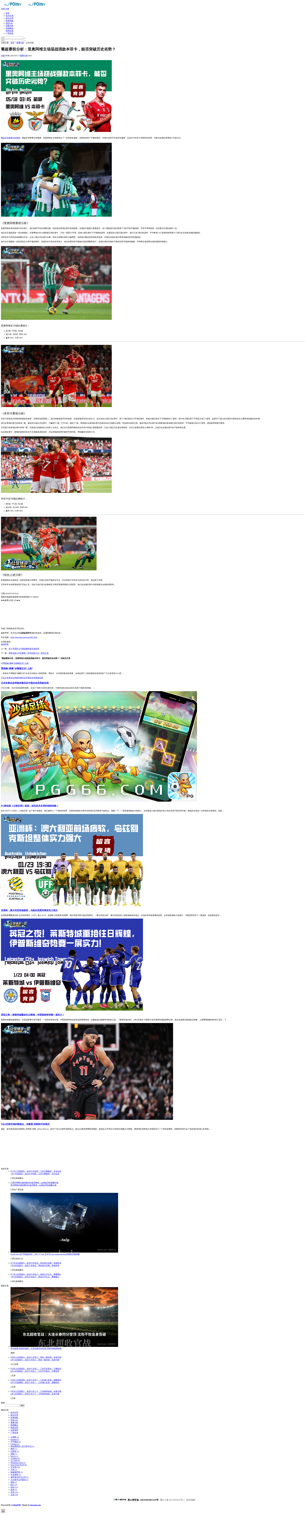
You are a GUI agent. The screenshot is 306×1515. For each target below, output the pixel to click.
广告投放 (9, 33)
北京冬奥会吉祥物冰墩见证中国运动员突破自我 (25, 683)
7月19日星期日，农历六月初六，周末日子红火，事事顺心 (35, 1277)
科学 (14, 1492)
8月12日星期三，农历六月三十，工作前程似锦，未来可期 (35, 1394)
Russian (15, 1439)
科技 (14, 1487)
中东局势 (16, 1475)
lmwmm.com (35, 1505)
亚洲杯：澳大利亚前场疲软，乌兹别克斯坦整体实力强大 (29, 910)
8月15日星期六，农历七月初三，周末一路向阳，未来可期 (35, 1360)
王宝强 (15, 1467)
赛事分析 (9, 26)
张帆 (14, 1454)
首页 (8, 13)
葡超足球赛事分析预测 (10, 138)
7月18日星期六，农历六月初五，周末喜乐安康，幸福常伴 (35, 1266)
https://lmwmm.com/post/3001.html (24, 637)
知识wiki (9, 23)
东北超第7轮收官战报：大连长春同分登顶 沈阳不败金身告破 (36, 1348)
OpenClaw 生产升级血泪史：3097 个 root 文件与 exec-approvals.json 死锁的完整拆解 (45, 1254)
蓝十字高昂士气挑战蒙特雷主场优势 (24, 649)
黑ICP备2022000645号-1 (172, 1500)
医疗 (14, 1485)
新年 (14, 1490)
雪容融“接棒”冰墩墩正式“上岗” (17, 668)
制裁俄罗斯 (17, 1472)
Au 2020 (15, 1461)
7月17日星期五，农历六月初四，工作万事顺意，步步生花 (35, 1174)
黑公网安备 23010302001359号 (143, 1500)
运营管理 (14, 1430)
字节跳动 (16, 1442)
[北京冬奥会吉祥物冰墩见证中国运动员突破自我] (22, 678)
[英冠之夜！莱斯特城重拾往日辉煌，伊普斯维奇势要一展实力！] (72, 1010)
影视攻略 (9, 21)
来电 (14, 1482)
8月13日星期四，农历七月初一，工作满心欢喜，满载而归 (35, 1383)
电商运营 (9, 31)
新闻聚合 (9, 28)
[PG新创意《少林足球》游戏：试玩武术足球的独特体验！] (99, 801)
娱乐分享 (9, 18)
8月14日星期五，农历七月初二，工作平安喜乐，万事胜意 (35, 1371)
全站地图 (190, 1500)
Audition (15, 1458)
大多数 (15, 1437)
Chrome (15, 1444)
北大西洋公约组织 (19, 1480)
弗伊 (14, 1449)
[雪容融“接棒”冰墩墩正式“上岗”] (15, 663)
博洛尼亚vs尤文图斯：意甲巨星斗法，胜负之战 (29, 653)
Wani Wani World (19, 1465)
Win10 (14, 1456)
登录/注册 (5, 9)
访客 (3, 56)
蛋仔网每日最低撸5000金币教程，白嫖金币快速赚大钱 (33, 1185)
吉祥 (14, 1495)
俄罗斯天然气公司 (19, 1477)
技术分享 (9, 16)
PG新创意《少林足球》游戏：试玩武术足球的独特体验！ (30, 805)
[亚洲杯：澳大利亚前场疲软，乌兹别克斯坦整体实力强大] (72, 905)
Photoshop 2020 (18, 1463)
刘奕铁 (15, 1451)
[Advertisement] (72, 616)
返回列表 (5, 644)
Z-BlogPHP (16, 1505)
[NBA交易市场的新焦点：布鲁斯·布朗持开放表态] (87, 1119)
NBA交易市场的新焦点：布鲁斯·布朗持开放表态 (25, 1124)
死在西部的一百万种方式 (22, 1446)
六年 (14, 1470)
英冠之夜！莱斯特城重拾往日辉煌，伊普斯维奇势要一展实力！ (33, 1014)
